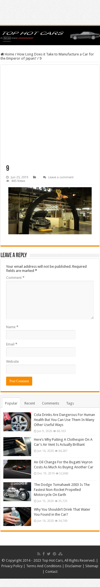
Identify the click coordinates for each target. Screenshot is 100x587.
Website (12, 361)
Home (9, 54)
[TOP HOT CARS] (50, 35)
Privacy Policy (11, 566)
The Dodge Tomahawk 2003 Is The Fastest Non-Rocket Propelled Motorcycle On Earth (62, 490)
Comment (15, 278)
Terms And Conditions (43, 566)
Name (12, 327)
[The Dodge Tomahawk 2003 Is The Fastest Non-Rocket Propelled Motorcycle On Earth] (17, 491)
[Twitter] (48, 554)
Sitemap (91, 566)
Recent (29, 403)
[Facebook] (43, 554)
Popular (11, 403)
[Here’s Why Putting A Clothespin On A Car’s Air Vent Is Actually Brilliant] (17, 446)
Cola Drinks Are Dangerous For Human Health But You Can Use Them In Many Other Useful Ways (64, 420)
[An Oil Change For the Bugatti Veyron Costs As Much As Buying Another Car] (17, 469)
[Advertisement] (50, 117)
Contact (51, 571)
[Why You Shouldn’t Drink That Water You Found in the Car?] (17, 516)
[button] (50, 210)
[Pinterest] (54, 554)
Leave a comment (61, 177)
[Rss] (39, 554)
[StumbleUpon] (60, 554)
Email (11, 344)
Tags (70, 403)
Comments (50, 403)
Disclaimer (73, 566)
